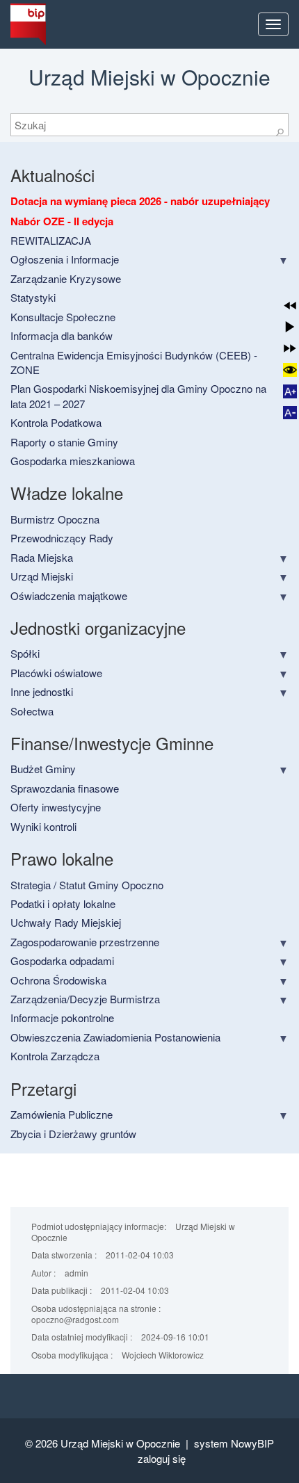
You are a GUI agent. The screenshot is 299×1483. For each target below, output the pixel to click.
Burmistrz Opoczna (54, 519)
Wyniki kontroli (43, 826)
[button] (290, 306)
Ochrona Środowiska (58, 980)
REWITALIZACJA (50, 240)
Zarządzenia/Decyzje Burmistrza (85, 998)
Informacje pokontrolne (62, 1017)
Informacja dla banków (61, 335)
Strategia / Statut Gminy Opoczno (86, 884)
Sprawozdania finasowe (64, 788)
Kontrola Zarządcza (54, 1055)
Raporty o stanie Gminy (64, 442)
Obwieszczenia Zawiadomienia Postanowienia (115, 1037)
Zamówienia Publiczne (61, 1114)
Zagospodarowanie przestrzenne (84, 941)
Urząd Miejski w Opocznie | (127, 1443)
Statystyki (33, 297)
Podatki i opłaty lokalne (62, 903)
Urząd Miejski (41, 576)
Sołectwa (32, 711)
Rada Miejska (41, 557)
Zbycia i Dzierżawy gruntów (73, 1133)
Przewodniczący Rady (61, 537)
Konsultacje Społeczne (62, 316)
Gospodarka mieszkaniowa (72, 460)
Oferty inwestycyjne (55, 807)
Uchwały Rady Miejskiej (65, 922)
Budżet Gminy (43, 768)
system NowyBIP (234, 1443)
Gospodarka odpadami (62, 960)
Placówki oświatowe (56, 672)
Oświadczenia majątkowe (68, 595)
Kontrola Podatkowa (56, 422)
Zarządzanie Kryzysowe (65, 278)
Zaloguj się (162, 1458)
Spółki (25, 653)
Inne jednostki (41, 691)
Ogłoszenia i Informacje (64, 259)
